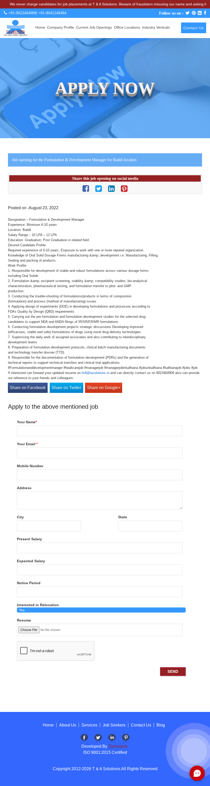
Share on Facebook (28, 387)
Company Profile (60, 27)
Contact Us (193, 28)
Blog (160, 725)
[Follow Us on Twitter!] (98, 740)
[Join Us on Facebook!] (84, 740)
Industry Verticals (156, 27)
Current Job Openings (94, 27)
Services (89, 725)
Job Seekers (114, 725)
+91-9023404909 (21, 13)
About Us (67, 725)
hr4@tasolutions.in (95, 373)
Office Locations (127, 27)
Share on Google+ (103, 387)
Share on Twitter (66, 387)
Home (40, 27)
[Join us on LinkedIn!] (112, 740)
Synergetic (118, 746)
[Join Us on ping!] (125, 740)
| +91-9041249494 (51, 13)
